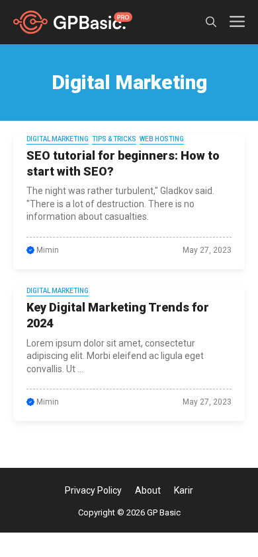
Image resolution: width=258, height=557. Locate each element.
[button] (211, 22)
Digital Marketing (57, 139)
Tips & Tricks (114, 139)
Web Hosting (162, 139)
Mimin (47, 250)
